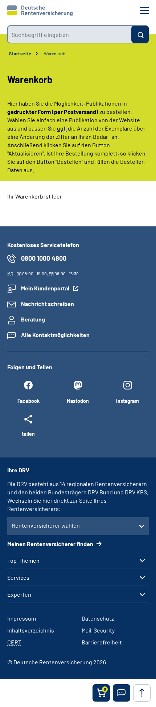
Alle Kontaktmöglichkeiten (55, 334)
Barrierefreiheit (102, 642)
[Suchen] (140, 34)
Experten (19, 594)
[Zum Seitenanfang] (142, 693)
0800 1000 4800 (43, 258)
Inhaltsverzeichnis (30, 630)
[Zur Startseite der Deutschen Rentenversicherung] (40, 10)
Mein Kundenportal (45, 288)
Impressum (21, 618)
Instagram (127, 401)
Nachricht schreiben (47, 303)
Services (18, 577)
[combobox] (69, 34)
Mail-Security (98, 630)
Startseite (20, 53)
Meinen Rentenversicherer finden (50, 543)
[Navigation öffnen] (144, 10)
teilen (28, 433)
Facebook (28, 401)
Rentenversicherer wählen (46, 525)
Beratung (33, 319)
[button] (121, 693)
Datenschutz (98, 618)
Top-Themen (23, 560)
